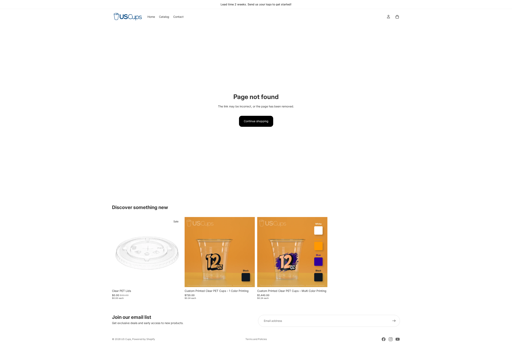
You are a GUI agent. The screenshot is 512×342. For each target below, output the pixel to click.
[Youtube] (397, 339)
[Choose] (176, 281)
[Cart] (397, 16)
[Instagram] (390, 339)
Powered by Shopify (143, 339)
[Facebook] (383, 339)
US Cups (126, 339)
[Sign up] (394, 321)
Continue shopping (256, 121)
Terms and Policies (256, 339)
